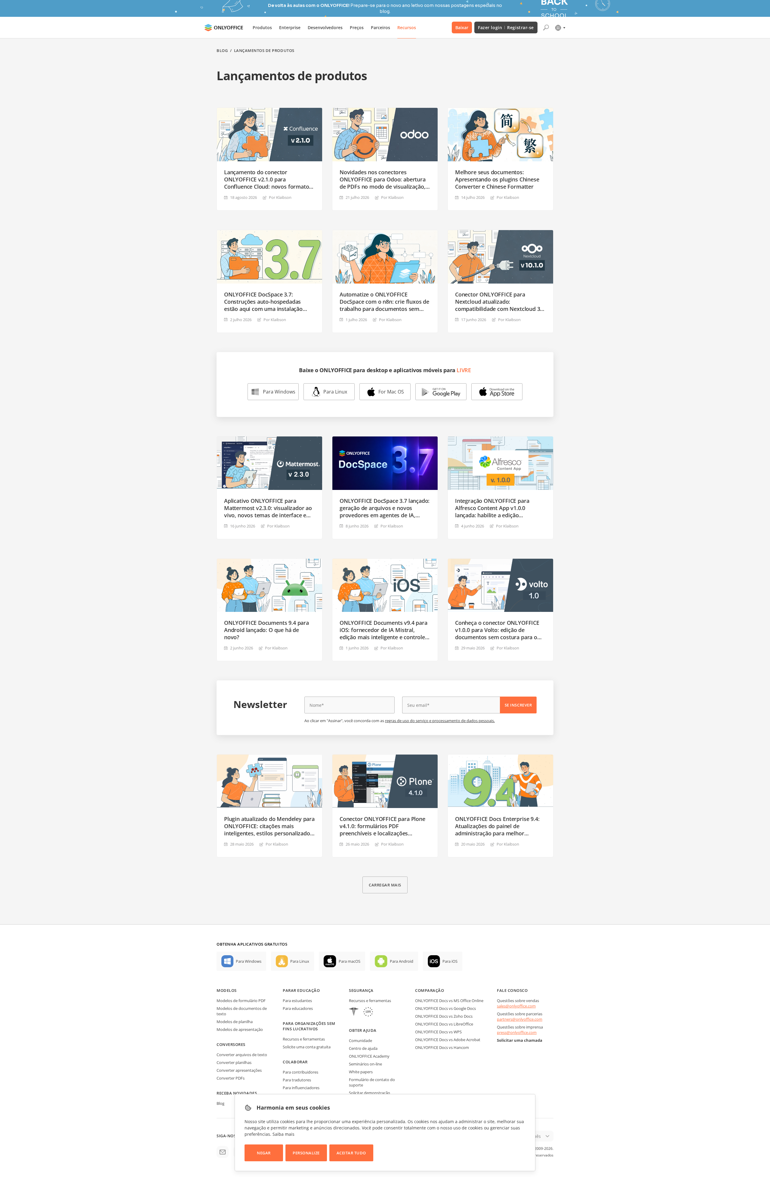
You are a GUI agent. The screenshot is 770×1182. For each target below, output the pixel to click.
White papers (361, 1071)
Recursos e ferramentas (304, 1039)
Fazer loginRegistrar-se (506, 27)
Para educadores (298, 1008)
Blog (222, 50)
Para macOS (349, 961)
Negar (264, 1153)
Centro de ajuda (363, 1048)
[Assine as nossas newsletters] (223, 1152)
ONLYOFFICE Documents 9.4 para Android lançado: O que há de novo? (266, 630)
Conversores (231, 1044)
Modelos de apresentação (240, 1029)
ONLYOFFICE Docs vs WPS (438, 1032)
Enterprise (289, 27)
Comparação (429, 990)
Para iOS (449, 961)
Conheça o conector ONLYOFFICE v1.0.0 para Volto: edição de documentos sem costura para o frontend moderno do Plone (497, 630)
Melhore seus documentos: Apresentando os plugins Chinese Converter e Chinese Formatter (497, 179)
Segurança (361, 990)
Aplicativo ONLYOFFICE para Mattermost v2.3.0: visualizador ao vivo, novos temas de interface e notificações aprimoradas (268, 508)
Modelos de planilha (235, 1021)
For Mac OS (391, 391)
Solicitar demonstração (369, 1092)
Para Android (401, 961)
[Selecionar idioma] (559, 27)
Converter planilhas (234, 1062)
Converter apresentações (239, 1070)
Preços (357, 27)
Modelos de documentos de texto (242, 1011)
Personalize (306, 1153)
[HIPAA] (354, 1012)
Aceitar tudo (351, 1153)
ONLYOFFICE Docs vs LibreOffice (444, 1024)
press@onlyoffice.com (517, 1032)
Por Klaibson (280, 197)
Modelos (227, 990)
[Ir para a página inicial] (224, 27)
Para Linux (335, 391)
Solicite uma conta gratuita (307, 1047)
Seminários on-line (365, 1064)
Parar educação (301, 990)
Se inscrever (518, 705)
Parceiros (380, 27)
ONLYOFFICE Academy (369, 1056)
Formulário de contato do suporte (372, 1082)
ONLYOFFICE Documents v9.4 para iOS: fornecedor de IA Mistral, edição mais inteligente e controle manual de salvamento (383, 630)
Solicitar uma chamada (519, 1040)
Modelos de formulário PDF (241, 1000)
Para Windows (279, 391)
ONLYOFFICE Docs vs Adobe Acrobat (447, 1039)
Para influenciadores (301, 1087)
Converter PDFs (231, 1078)
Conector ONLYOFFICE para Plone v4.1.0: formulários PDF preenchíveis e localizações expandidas (382, 826)
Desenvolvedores (325, 27)
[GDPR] (368, 1012)
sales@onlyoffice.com (516, 1006)
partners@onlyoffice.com (519, 1019)
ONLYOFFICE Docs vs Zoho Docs (444, 1016)
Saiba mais (283, 1134)
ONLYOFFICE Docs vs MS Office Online (449, 1000)
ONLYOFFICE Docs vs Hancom (442, 1047)
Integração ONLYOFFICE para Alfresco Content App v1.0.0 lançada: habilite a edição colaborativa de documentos (492, 508)
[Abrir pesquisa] (546, 27)
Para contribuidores (300, 1072)
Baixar (461, 27)
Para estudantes (297, 1000)
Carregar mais (385, 885)
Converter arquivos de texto (242, 1054)
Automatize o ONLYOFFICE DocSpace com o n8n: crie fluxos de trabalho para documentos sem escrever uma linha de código (384, 301)
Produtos (262, 27)
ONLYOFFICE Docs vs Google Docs (445, 1008)
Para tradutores (297, 1080)
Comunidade (360, 1040)
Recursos (406, 27)
